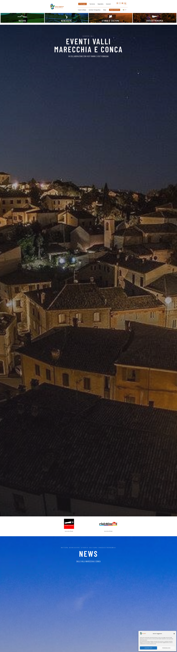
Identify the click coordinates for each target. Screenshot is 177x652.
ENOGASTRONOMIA (154, 20)
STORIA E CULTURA (110, 20)
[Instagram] (120, 3)
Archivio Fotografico (94, 10)
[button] (174, 633)
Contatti (108, 4)
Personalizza (166, 648)
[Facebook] (117, 3)
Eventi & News (82, 10)
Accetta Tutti (148, 648)
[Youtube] (122, 3)
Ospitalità (100, 4)
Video (104, 10)
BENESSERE (66, 20)
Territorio (92, 4)
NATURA (22, 20)
